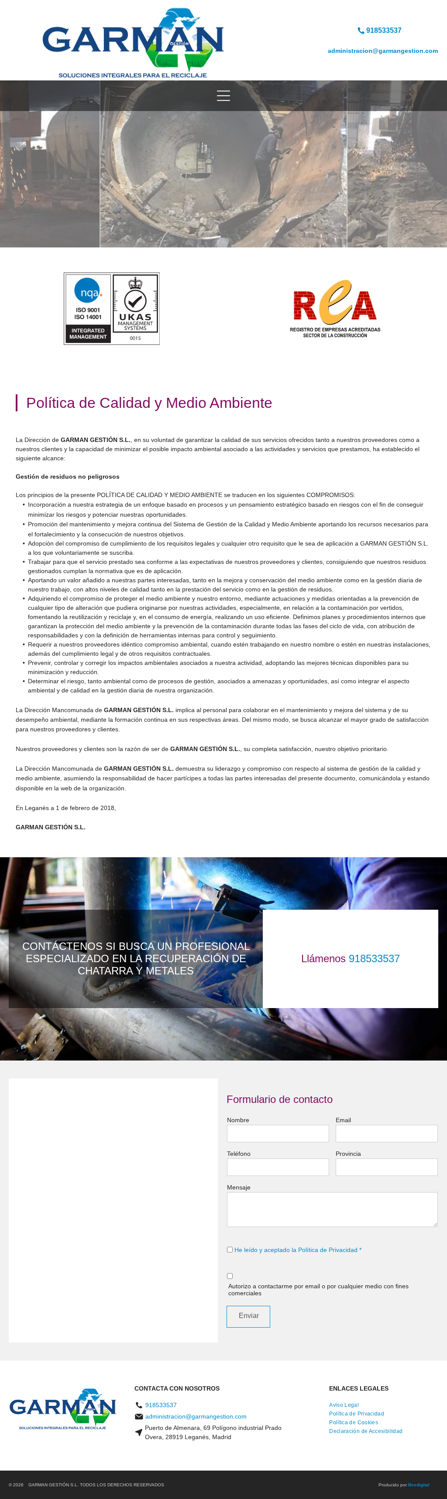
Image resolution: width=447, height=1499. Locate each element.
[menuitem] (344, 1405)
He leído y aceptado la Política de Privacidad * (297, 1249)
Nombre (238, 1119)
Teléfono (239, 1153)
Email (343, 1119)
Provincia (348, 1153)
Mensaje (239, 1187)
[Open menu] (223, 95)
